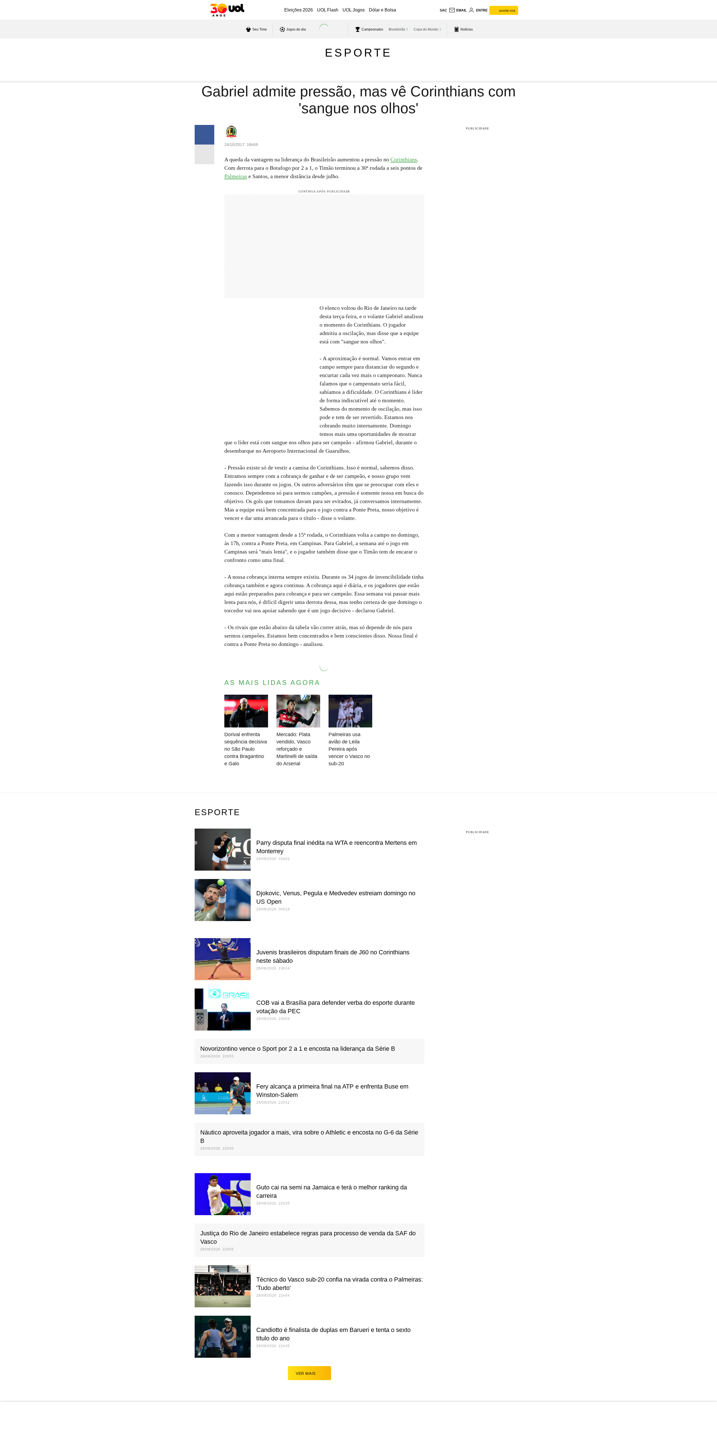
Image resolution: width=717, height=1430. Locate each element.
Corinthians (403, 159)
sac (443, 10)
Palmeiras (235, 176)
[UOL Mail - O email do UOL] (458, 10)
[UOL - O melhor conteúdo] (227, 10)
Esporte (358, 52)
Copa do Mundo (426, 29)
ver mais (306, 1373)
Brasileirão (397, 29)
